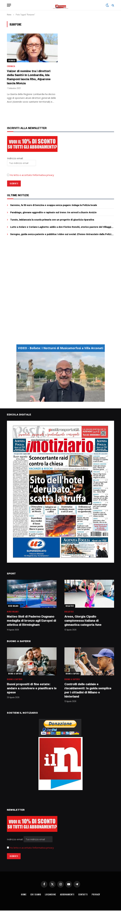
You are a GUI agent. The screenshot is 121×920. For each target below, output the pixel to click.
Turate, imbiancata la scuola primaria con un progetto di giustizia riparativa (52, 219)
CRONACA (11, 60)
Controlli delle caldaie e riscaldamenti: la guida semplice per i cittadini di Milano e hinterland (87, 690)
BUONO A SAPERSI (15, 673)
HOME (24, 894)
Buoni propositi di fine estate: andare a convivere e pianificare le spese (32, 688)
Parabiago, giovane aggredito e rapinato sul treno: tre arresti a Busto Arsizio (53, 212)
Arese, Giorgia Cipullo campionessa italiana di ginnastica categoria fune (82, 620)
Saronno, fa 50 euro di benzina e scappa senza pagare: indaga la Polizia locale (53, 205)
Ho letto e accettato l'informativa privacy (32, 847)
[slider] (57, 399)
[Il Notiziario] (60, 5)
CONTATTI (83, 894)
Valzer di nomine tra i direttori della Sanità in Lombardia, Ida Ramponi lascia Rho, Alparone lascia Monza (29, 77)
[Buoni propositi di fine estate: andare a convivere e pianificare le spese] (32, 661)
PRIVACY (96, 894)
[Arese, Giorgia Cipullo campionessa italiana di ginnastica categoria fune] (89, 594)
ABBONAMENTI (67, 894)
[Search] (112, 5)
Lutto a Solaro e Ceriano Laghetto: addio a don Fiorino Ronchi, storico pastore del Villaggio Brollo (61, 227)
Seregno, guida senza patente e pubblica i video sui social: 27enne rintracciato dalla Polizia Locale (61, 234)
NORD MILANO (13, 606)
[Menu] (9, 5)
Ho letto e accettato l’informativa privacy (32, 175)
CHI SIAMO (35, 894)
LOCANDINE (50, 894)
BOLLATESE (70, 606)
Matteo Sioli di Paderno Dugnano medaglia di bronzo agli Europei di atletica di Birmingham (31, 620)
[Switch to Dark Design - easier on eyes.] (107, 5)
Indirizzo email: (15, 839)
